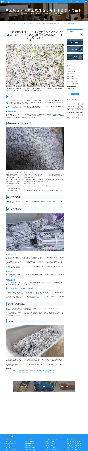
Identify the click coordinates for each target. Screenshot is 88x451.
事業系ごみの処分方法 (71, 69)
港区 (72, 117)
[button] (68, 1)
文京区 (68, 117)
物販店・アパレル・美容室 (72, 88)
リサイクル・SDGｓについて (72, 83)
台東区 (76, 112)
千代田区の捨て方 (70, 441)
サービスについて (9, 447)
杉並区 (81, 109)
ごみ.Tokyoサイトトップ (10, 441)
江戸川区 (80, 104)
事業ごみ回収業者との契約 (72, 78)
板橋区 (76, 104)
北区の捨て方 (77, 449)
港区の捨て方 (69, 445)
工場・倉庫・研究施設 (50, 447)
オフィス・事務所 (70, 91)
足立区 (68, 104)
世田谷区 (72, 112)
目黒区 (76, 117)
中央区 (81, 112)
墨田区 (68, 112)
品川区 (68, 109)
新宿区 (76, 109)
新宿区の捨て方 (70, 447)
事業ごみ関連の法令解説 (71, 73)
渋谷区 (72, 109)
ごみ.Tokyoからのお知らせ (11, 443)
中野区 (76, 114)
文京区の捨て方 (70, 449)
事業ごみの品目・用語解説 (72, 81)
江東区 (81, 106)
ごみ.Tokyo (9, 23)
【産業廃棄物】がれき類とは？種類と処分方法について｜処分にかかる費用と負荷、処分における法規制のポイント (33, 372)
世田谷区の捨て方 (78, 441)
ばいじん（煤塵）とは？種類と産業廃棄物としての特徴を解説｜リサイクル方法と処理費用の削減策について (32, 370)
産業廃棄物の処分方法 (71, 71)
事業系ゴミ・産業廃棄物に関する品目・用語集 (22, 23)
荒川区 (72, 104)
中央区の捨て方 (70, 443)
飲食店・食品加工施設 (71, 86)
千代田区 (68, 114)
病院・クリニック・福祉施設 (51, 449)
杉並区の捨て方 (78, 445)
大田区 (68, 106)
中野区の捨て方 (78, 443)
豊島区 (72, 114)
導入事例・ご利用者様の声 (11, 449)
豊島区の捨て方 (78, 447)
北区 (76, 106)
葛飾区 (72, 106)
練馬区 (81, 114)
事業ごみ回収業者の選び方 (72, 76)
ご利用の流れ (8, 445)
